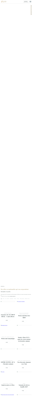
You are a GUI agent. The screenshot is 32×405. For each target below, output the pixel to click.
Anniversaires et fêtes (7, 385)
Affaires (18, 298)
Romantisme (11, 298)
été (5, 298)
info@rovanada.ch (12, 296)
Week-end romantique (8, 338)
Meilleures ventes (27, 298)
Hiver (3, 298)
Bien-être (8, 298)
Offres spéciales (22, 298)
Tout (1, 298)
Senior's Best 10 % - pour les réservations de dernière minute (24, 339)
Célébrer (15, 298)
